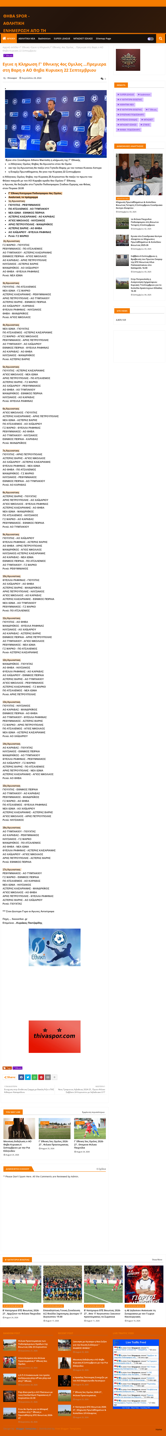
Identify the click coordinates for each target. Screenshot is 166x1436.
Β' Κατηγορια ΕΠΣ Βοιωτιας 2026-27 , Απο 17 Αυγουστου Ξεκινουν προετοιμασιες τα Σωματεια (102, 1313)
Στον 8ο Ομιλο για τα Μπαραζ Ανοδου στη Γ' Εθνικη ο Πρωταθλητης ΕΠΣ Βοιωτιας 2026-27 (35, 1413)
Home (159, 1429)
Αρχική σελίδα (10, 47)
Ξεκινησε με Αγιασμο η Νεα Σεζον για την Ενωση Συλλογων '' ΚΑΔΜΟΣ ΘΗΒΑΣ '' (90, 1344)
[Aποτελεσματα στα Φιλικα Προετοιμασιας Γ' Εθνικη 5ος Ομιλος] (9, 1362)
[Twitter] (28, 1077)
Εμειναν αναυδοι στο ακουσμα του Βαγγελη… (134, 1396)
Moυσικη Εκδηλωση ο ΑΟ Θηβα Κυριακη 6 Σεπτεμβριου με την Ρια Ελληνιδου (17, 1146)
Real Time (135, 1408)
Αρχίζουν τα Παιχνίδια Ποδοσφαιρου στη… (135, 1356)
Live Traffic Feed (136, 1342)
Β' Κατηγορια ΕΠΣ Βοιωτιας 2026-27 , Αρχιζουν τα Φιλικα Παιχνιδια (22, 1312)
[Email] (48, 1077)
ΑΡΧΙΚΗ (11, 38)
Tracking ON (145, 1408)
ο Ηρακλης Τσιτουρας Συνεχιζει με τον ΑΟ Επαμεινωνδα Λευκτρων (90, 1379)
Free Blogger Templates (68, 1428)
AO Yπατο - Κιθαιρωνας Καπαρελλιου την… (135, 1368)
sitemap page (103, 38)
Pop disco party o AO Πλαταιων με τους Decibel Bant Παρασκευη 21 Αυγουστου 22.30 (35, 1395)
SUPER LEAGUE (62, 38)
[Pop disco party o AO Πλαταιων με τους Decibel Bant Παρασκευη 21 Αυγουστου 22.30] (9, 1396)
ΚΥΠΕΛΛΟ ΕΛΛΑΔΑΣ (128, 119)
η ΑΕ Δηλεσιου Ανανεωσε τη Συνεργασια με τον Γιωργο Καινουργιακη (140, 1313)
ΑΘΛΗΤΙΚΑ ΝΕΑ (26, 38)
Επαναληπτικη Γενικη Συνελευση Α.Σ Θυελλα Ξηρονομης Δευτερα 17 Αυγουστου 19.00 (62, 1313)
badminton (44, 38)
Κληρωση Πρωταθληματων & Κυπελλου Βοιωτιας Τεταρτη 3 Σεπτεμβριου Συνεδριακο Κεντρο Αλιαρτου (139, 205)
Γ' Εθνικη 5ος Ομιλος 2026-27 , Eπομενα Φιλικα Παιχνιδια (89, 1144)
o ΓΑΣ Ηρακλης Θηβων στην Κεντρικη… (133, 1373)
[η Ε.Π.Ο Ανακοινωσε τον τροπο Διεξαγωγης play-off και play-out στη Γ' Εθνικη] (9, 1379)
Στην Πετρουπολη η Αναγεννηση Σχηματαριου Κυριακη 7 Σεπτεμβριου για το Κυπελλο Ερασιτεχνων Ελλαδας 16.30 (146, 285)
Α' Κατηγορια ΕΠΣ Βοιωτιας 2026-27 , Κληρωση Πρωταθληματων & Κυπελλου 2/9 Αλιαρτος (90, 1410)
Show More (157, 1259)
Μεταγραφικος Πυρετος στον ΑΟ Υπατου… (131, 1403)
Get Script (126, 1408)
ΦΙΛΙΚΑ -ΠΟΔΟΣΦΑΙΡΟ (130, 129)
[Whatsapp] (34, 1077)
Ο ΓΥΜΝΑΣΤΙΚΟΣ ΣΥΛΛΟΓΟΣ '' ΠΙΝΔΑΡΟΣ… (131, 1349)
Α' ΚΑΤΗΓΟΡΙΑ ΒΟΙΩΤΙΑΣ (131, 99)
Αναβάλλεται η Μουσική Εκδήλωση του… (135, 1390)
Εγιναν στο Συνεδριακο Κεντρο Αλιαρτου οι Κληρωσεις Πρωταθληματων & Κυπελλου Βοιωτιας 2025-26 (146, 240)
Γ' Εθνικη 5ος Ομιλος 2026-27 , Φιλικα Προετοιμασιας (53, 1143)
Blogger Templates (26, 1428)
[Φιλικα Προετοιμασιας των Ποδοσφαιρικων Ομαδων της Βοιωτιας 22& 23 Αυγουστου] (9, 1345)
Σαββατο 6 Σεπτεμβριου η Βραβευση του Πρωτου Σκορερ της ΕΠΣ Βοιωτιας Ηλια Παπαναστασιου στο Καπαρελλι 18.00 (146, 262)
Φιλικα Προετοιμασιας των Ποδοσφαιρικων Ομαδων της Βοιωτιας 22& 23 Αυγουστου (33, 1343)
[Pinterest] (41, 1077)
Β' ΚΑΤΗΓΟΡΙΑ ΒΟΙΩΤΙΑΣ (131, 109)
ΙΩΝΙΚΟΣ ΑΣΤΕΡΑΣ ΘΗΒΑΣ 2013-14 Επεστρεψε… (134, 1379)
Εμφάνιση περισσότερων (93, 1112)
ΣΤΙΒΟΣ (146, 124)
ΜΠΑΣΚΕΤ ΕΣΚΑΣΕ (83, 38)
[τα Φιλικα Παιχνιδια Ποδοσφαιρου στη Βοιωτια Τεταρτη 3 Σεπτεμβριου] (122, 223)
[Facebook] (21, 1077)
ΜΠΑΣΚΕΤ (148, 119)
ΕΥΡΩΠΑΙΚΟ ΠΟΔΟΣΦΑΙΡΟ (132, 114)
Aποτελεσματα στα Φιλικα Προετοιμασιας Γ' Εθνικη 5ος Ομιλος (32, 1361)
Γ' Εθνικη (24, 47)
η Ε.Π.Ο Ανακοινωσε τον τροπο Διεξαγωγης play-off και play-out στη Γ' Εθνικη (34, 1378)
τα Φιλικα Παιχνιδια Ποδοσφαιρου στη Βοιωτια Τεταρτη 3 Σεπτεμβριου (145, 222)
